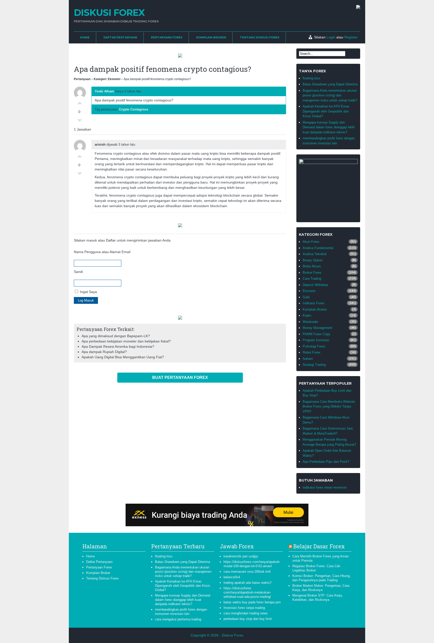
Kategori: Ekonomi (107, 79)
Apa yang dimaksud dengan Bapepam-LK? (116, 336)
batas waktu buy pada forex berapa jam (252, 602)
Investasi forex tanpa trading (244, 608)
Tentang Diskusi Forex (259, 37)
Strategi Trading (314, 365)
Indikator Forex (313, 303)
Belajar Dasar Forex (319, 546)
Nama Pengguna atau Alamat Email (102, 252)
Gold (306, 297)
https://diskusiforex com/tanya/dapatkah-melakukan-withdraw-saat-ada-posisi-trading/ (247, 592)
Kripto (307, 315)
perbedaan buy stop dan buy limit (248, 619)
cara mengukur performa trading (178, 619)
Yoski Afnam (104, 91)
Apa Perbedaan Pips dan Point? (326, 461)
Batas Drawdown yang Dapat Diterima (330, 84)
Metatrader (310, 322)
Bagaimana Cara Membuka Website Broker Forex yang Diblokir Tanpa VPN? (329, 406)
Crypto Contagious (133, 109)
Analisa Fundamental (318, 248)
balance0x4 (232, 577)
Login (331, 37)
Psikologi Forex (314, 346)
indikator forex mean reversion (325, 487)
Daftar (111, 240)
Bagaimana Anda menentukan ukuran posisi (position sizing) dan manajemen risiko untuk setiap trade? (330, 95)
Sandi (78, 272)
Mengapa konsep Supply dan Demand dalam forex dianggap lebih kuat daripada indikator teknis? (329, 127)
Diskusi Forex (109, 12)
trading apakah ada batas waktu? (248, 582)
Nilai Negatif (79, 121)
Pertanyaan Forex (166, 37)
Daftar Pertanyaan (120, 37)
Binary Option (312, 260)
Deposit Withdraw (315, 285)
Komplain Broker (211, 37)
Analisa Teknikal (315, 254)
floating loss (311, 78)
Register (351, 37)
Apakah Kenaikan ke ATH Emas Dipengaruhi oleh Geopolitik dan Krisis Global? (326, 111)
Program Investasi (316, 340)
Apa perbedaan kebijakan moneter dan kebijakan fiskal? (126, 341)
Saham (308, 359)
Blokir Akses (312, 266)
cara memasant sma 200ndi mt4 (247, 571)
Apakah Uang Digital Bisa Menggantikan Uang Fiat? (123, 357)
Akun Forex (311, 242)
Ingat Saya (88, 292)
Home (85, 37)
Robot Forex (311, 352)
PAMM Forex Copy (316, 334)
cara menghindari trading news (246, 613)
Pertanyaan (82, 79)
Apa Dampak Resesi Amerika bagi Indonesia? (118, 346)
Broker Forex (312, 272)
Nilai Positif (79, 101)
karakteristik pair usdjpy (241, 556)
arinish (100, 144)
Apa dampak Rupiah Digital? (104, 352)
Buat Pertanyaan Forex (180, 377)
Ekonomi (309, 291)
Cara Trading (312, 278)
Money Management (317, 328)
